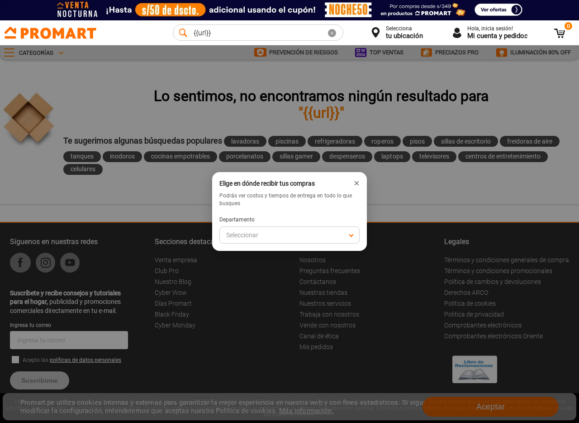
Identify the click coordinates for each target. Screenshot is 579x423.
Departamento (237, 219)
